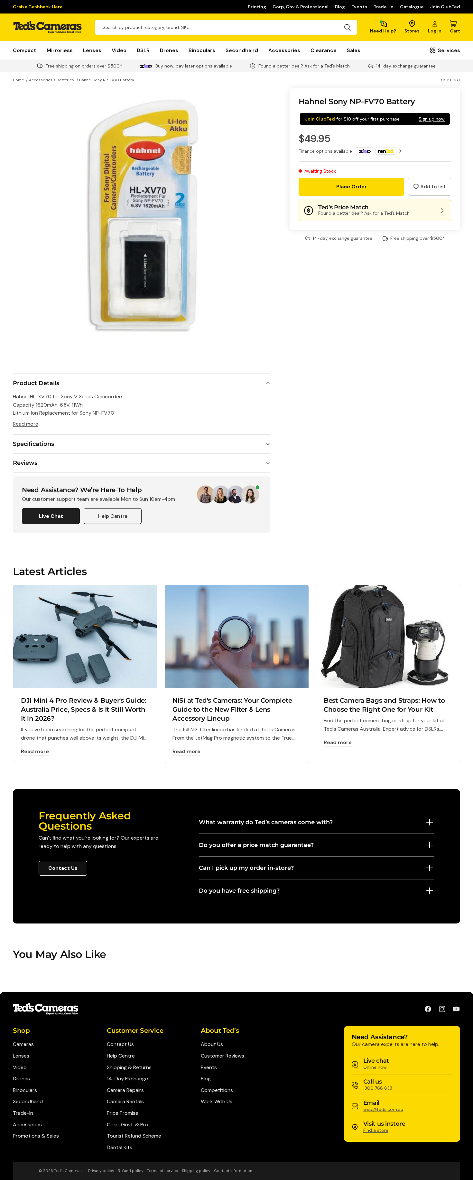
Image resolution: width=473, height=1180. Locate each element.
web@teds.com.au (383, 1109)
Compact (24, 50)
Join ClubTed (445, 7)
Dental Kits (119, 1147)
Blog (340, 7)
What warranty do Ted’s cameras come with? (266, 822)
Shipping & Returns (129, 1067)
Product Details (36, 383)
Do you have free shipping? (239, 890)
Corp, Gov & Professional (301, 7)
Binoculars (202, 50)
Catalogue (412, 7)
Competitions (217, 1090)
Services (449, 50)
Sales (353, 50)
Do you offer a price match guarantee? (256, 845)
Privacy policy (101, 1170)
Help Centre (112, 516)
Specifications (33, 443)
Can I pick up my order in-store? (246, 867)
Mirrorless (60, 50)
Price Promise (122, 1113)
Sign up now (432, 119)
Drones (169, 50)
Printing (257, 7)
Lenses (92, 50)
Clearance (324, 50)
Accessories (284, 50)
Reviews (25, 462)
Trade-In (384, 7)
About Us (212, 1044)
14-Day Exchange (127, 1078)
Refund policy (131, 1170)
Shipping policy (196, 1170)
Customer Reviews (222, 1055)
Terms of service (162, 1170)
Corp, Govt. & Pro (127, 1124)
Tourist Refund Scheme (134, 1135)
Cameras (23, 1044)
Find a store (375, 1130)
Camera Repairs (125, 1090)
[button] (429, 187)
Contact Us (63, 868)
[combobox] (226, 27)
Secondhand (242, 50)
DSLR (143, 50)
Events (359, 7)
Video (119, 50)
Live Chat (51, 516)
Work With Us (216, 1101)
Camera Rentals (125, 1101)
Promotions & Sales (36, 1135)
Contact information (233, 1170)
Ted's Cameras (68, 1170)
